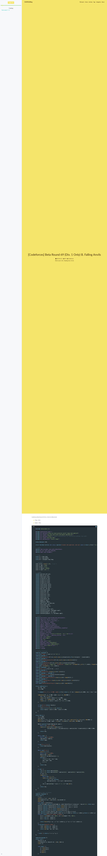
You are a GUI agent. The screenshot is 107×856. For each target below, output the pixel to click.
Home (86, 2)
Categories (98, 2)
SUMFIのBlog (28, 2)
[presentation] (39, 520)
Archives (90, 2)
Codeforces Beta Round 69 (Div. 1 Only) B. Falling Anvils (44, 517)
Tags (94, 2)
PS (65, 258)
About (103, 2)
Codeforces (71, 258)
